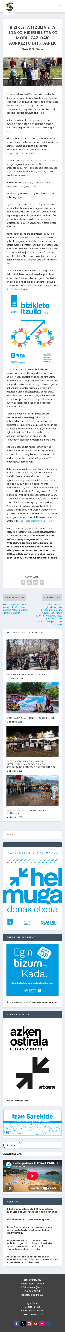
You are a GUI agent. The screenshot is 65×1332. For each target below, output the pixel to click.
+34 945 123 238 (32, 1291)
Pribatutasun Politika (32, 1310)
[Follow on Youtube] (35, 1323)
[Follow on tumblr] (48, 1323)
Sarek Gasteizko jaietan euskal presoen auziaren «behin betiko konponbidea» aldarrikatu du (29, 1230)
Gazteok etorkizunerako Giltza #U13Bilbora (26, 812)
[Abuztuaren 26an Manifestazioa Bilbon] (32, 697)
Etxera (39, 49)
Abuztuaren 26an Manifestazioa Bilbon (30, 718)
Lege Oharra (32, 1303)
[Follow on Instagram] (29, 1323)
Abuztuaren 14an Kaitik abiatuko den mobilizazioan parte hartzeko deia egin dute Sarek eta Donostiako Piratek (32, 1259)
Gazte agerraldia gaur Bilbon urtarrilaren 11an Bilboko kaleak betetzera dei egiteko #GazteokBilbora (31, 764)
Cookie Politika (32, 1306)
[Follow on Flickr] (41, 1323)
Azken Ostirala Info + (18, 1100)
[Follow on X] (23, 1323)
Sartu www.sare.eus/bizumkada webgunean (32, 1002)
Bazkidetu (12, 1145)
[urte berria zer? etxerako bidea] (32, 654)
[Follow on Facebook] (16, 1323)
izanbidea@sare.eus (32, 1294)
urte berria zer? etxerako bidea (25, 674)
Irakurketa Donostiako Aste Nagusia (27, 1219)
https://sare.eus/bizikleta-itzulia (34, 521)
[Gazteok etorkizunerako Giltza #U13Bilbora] (32, 790)
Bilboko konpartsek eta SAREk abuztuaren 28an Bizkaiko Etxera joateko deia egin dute (31, 1210)
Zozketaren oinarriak (32, 1314)
